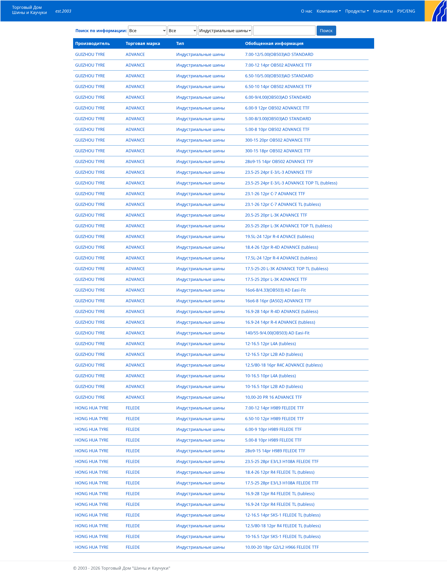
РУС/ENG (406, 11)
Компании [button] (327, 11)
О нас (306, 11)
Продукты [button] (355, 11)
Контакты (383, 11)
